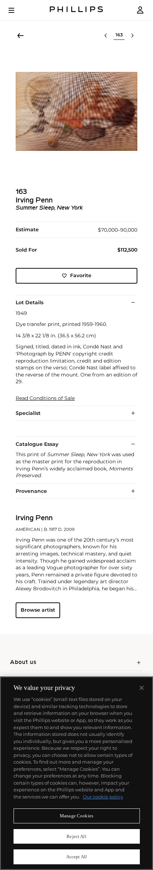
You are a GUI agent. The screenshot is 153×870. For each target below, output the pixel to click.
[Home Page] (76, 10)
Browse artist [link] (38, 610)
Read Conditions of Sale (45, 398)
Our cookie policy (103, 797)
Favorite (80, 275)
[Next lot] (132, 36)
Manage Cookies (76, 815)
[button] (76, 111)
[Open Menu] (16, 10)
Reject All (76, 836)
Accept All (76, 856)
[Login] (140, 10)
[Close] (141, 688)
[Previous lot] (106, 36)
